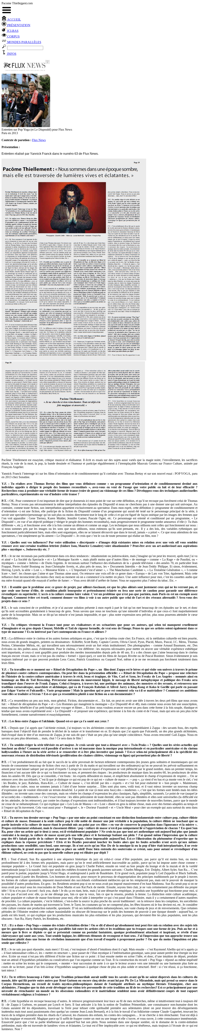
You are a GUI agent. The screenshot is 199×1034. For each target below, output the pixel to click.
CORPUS (13, 36)
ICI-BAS (12, 30)
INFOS (11, 53)
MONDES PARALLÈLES (23, 42)
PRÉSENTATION (18, 25)
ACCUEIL (13, 19)
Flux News (39, 140)
